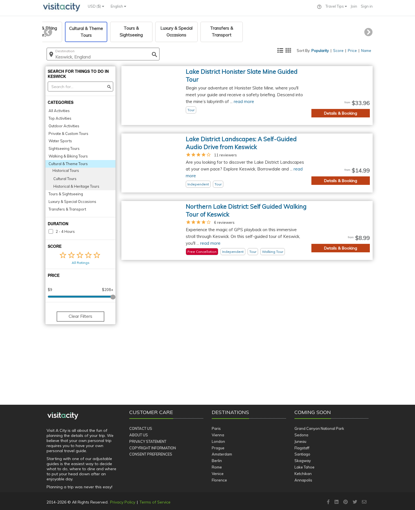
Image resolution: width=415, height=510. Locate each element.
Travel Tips (335, 6)
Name (366, 50)
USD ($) (95, 6)
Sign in (367, 6)
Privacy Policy (122, 502)
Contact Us (140, 428)
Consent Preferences (150, 454)
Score (338, 50)
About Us (138, 435)
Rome (217, 467)
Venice (218, 473)
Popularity (320, 50)
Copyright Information (152, 448)
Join (354, 6)
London (218, 441)
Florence (219, 480)
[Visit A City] (63, 416)
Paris (216, 428)
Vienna (218, 435)
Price (352, 50)
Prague (218, 448)
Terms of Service (155, 502)
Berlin (217, 460)
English (117, 6)
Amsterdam (222, 454)
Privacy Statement (147, 441)
